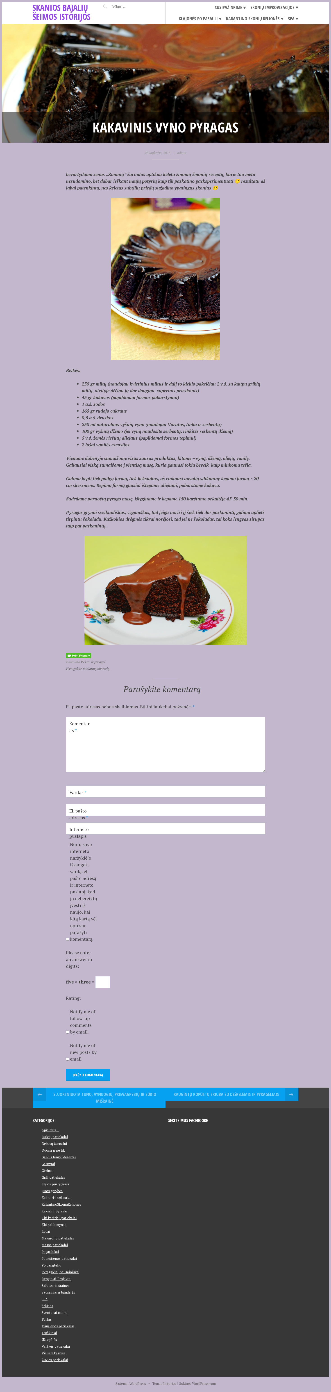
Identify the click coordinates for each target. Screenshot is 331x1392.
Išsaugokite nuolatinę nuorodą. (88, 668)
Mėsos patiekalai (55, 1245)
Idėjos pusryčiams (55, 1184)
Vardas (77, 792)
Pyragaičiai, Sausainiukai (60, 1272)
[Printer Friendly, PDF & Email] (78, 655)
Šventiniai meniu (54, 1312)
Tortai (46, 1319)
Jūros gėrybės (52, 1191)
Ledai (46, 1231)
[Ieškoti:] (130, 6)
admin (181, 153)
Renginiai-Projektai (56, 1278)
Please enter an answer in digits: (79, 959)
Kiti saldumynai (54, 1224)
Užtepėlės (49, 1339)
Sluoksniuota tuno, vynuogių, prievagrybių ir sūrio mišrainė (104, 1097)
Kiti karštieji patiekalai (59, 1218)
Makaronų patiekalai (58, 1238)
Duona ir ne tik (53, 1150)
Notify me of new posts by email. (83, 1052)
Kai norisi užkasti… (56, 1197)
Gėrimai (47, 1170)
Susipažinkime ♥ (230, 7)
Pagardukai (50, 1251)
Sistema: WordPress (131, 1383)
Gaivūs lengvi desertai (59, 1157)
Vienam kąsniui (53, 1353)
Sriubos (47, 1305)
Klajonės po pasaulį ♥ (200, 19)
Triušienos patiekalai (58, 1326)
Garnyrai (48, 1164)
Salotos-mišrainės (55, 1285)
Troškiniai (49, 1332)
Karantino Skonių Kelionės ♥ (254, 19)
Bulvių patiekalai (55, 1136)
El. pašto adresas (78, 814)
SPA (45, 1299)
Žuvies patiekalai (55, 1360)
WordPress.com (204, 1383)
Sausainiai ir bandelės (58, 1292)
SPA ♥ (293, 19)
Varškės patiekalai (56, 1346)
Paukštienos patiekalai (59, 1258)
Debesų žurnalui (54, 1143)
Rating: (73, 998)
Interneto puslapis (79, 832)
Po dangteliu (51, 1265)
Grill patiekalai (53, 1177)
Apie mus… (50, 1130)
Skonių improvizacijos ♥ (274, 7)
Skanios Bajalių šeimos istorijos (62, 12)
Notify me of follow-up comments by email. (82, 1022)
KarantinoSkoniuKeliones (61, 1204)
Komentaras (79, 727)
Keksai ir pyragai (93, 662)
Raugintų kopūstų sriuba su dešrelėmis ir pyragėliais (226, 1094)
